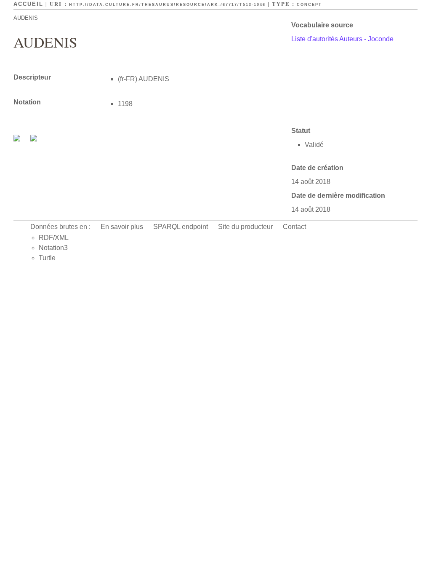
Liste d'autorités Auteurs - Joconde (342, 39)
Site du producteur (245, 226)
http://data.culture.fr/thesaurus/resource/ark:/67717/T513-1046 (167, 5)
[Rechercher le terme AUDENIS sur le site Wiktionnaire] (33, 139)
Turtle (47, 257)
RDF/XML (54, 237)
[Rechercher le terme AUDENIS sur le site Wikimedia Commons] (17, 139)
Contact (294, 226)
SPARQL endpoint (180, 226)
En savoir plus (122, 226)
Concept (309, 5)
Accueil (28, 4)
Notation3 (53, 247)
